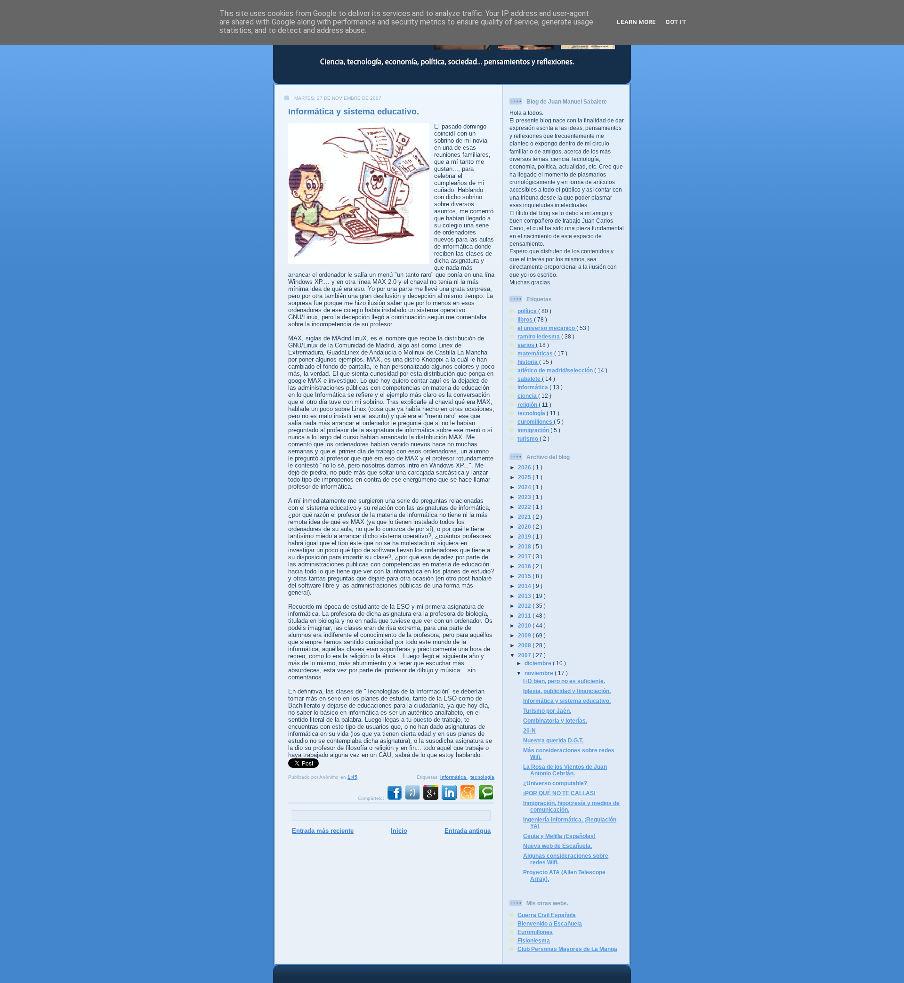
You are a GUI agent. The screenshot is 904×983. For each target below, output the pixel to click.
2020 (525, 527)
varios (526, 345)
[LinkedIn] (449, 798)
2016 (525, 566)
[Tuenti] (412, 798)
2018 (525, 546)
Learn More (636, 21)
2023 (525, 497)
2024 (525, 487)
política (527, 311)
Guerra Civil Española (546, 915)
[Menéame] (467, 798)
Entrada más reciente (323, 830)
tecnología (482, 777)
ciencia (527, 396)
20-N (529, 730)
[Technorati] (485, 798)
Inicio (399, 830)
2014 (525, 586)
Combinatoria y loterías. (555, 720)
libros (525, 319)
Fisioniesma (533, 940)
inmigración (533, 430)
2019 (525, 536)
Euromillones (535, 932)
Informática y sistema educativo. (353, 111)
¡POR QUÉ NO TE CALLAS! (559, 793)
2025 (525, 477)
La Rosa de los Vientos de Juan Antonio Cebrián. (565, 770)
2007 (525, 655)
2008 (525, 645)
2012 (525, 606)
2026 (525, 467)
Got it (675, 21)
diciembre (539, 663)
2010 (525, 625)
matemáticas (535, 353)
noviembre (540, 673)
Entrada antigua (467, 830)
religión (528, 405)
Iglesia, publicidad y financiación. (567, 691)
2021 (525, 517)
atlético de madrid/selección (555, 370)
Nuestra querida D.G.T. (553, 740)
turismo (528, 438)
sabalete (529, 379)
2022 (525, 507)
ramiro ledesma (539, 336)
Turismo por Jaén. (547, 711)
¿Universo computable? (555, 783)
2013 (525, 596)
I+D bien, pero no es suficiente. (564, 681)
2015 (525, 576)
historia (528, 362)
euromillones (535, 422)
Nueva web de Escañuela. (557, 846)
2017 (525, 556)
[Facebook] (394, 798)
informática (454, 777)
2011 (525, 615)
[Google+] (430, 798)
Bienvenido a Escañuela (549, 923)
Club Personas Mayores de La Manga (567, 949)
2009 (525, 635)
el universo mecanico (546, 328)
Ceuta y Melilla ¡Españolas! (559, 836)
